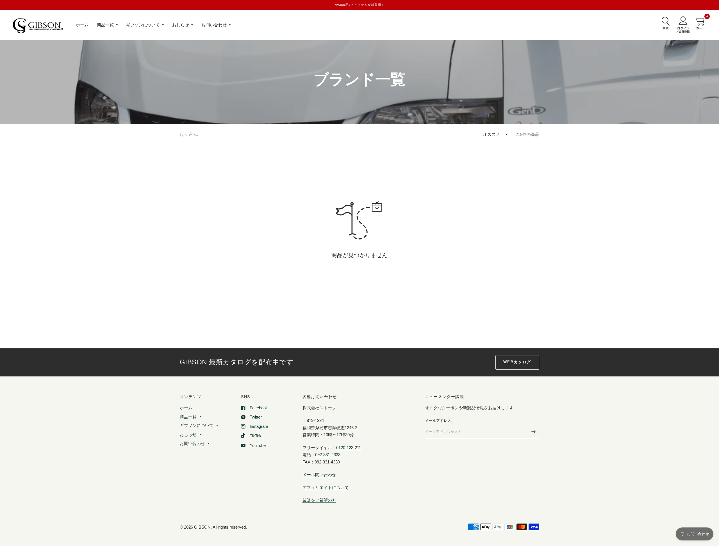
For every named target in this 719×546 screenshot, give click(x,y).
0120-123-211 (348, 447)
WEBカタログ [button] (517, 362)
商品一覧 (105, 24)
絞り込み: (189, 134)
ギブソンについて (143, 24)
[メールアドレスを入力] (533, 431)
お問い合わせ (214, 24)
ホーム (82, 24)
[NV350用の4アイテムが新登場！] (360, 5)
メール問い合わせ (319, 474)
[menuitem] (82, 25)
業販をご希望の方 (319, 500)
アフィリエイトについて (325, 487)
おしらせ (180, 24)
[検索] (664, 23)
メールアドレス (438, 421)
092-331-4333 (327, 454)
